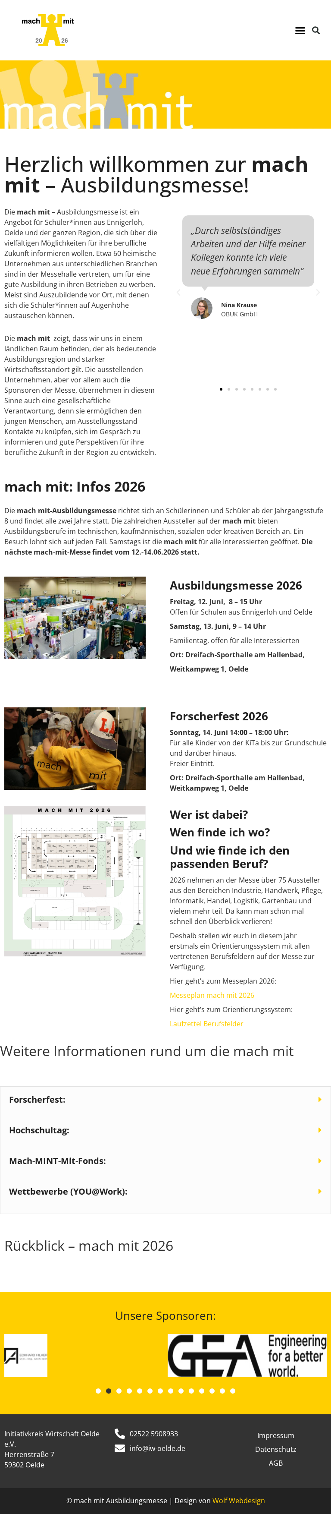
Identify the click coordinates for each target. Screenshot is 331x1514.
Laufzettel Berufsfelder (207, 1023)
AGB (276, 1463)
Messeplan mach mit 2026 (212, 995)
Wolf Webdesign (238, 1500)
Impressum (275, 1435)
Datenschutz (276, 1449)
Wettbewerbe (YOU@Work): (68, 1191)
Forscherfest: (37, 1099)
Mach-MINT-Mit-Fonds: (57, 1161)
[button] (300, 30)
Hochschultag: (39, 1130)
